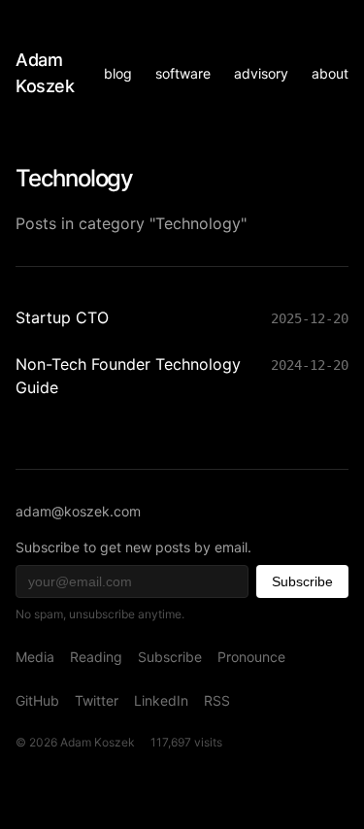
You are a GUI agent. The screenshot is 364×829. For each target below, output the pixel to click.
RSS (217, 700)
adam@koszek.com (78, 511)
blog (118, 73)
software (183, 73)
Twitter (96, 700)
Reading (96, 656)
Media (35, 656)
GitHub (37, 700)
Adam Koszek (45, 73)
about (330, 73)
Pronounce (251, 656)
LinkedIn (161, 700)
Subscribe (302, 581)
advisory (261, 73)
